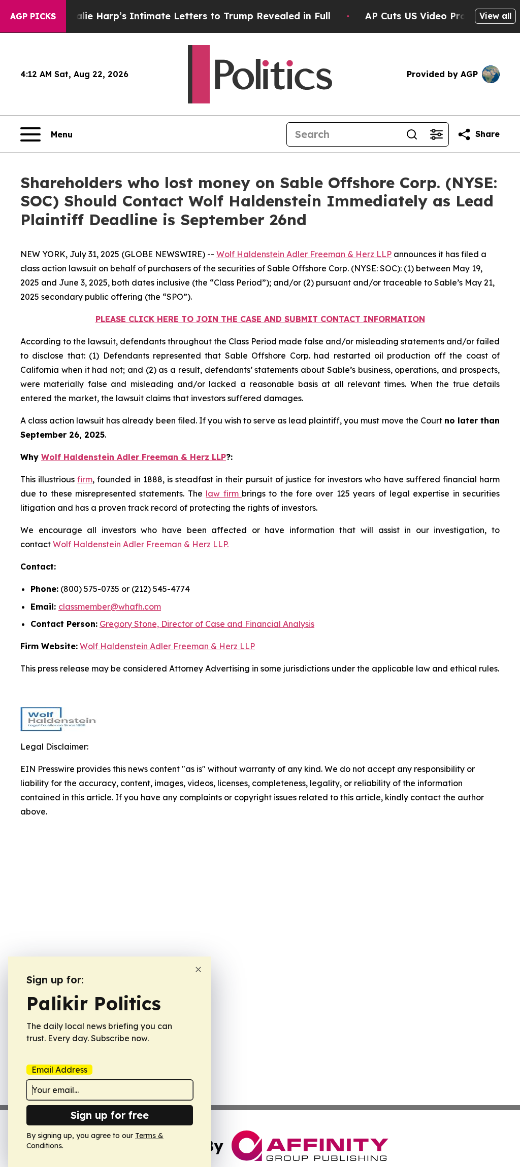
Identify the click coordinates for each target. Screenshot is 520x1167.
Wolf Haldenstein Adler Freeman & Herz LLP (304, 254)
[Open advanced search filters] (436, 134)
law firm (224, 493)
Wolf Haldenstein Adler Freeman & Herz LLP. (141, 544)
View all (495, 16)
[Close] (198, 969)
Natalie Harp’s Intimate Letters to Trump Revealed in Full (194, 16)
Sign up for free (110, 1115)
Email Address (59, 1070)
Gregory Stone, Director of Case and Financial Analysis (207, 624)
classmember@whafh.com (109, 607)
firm (84, 479)
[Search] (412, 134)
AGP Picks (33, 16)
